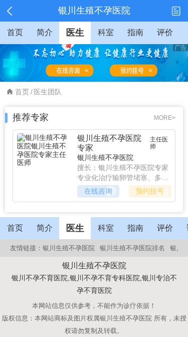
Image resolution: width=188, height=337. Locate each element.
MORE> (164, 117)
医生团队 (48, 92)
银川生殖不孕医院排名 (132, 248)
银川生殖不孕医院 (105, 157)
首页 (22, 92)
